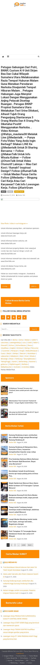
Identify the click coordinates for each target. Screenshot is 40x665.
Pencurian (34, 348)
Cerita (21, 340)
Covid (30, 343)
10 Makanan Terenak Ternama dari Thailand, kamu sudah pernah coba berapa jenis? (23, 390)
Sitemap (9, 660)
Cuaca (3, 353)
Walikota (25, 364)
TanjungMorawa (29, 359)
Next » (30, 545)
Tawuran (23, 353)
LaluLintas (4, 343)
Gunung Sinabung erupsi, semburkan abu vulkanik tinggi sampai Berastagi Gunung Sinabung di (23, 437)
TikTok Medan (24, 658)
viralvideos (26, 367)
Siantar (14, 362)
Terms (33, 660)
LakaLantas (5, 356)
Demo (30, 345)
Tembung (18, 359)
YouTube (33, 658)
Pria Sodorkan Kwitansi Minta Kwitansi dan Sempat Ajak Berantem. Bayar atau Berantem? (24, 461)
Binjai (11, 359)
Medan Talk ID (19, 191)
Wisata (32, 356)
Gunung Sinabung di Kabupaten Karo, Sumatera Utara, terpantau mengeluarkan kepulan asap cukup (23, 449)
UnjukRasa (4, 348)
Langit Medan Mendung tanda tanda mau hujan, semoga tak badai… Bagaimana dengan (23, 521)
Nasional (32, 362)
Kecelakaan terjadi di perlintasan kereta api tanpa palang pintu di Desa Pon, (23, 473)
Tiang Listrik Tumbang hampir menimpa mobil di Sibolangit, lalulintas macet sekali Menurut (24, 509)
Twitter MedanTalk (11, 658)
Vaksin (35, 343)
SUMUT (34, 340)
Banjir (9, 353)
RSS (27, 660)
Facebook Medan (21, 656)
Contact (29, 663)
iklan (21, 356)
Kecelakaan (32, 353)
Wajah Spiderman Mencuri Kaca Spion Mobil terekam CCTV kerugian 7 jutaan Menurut (24, 485)
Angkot (12, 348)
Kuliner (11, 345)
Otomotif (4, 345)
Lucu (24, 343)
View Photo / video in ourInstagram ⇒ (14, 223)
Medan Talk (21, 195)
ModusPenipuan (32, 351)
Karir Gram (13, 611)
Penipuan (14, 351)
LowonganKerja (15, 343)
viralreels (17, 367)
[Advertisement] (20, 33)
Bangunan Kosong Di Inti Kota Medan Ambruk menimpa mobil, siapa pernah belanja (23, 497)
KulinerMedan (21, 345)
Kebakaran (14, 356)
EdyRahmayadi (14, 364)
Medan (10, 191)
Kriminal (20, 348)
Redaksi (22, 663)
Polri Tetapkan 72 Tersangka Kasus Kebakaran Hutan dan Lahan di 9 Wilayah (22, 533)
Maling (27, 348)
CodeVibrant (20, 653)
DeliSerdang (23, 362)
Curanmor (5, 351)
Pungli (22, 351)
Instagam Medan (9, 656)
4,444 (23, 545)
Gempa (15, 353)
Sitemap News (19, 660)
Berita (3, 191)
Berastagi (4, 359)
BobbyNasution (6, 367)
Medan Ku (12, 562)
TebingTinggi (5, 362)
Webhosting (13, 663)
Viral (26, 356)
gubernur (4, 364)
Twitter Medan (33, 656)
